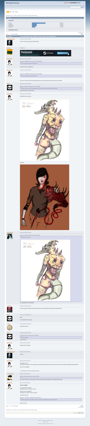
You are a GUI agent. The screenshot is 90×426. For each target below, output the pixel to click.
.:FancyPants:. (10, 373)
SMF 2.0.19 (40, 420)
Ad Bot (8, 48)
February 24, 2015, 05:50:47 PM (25, 93)
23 (17, 34)
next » (83, 32)
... (9, 34)
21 (14, 34)
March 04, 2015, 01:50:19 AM (25, 373)
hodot (8, 324)
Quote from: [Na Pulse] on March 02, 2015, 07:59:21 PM (29, 376)
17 (10, 34)
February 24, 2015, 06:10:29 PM (25, 232)
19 (12, 34)
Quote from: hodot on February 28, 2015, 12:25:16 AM (29, 335)
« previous (80, 32)
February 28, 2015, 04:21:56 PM (25, 332)
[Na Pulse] (9, 59)
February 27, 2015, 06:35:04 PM (25, 314)
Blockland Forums (12, 3)
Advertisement (22, 47)
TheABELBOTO (11, 39)
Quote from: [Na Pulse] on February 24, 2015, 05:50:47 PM (30, 235)
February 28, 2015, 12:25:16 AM (25, 323)
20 (13, 34)
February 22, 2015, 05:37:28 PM (25, 58)
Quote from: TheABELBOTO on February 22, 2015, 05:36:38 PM (31, 61)
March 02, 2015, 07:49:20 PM (25, 342)
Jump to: (74, 412)
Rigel (8, 83)
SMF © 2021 (45, 420)
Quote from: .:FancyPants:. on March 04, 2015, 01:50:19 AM (30, 397)
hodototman (10, 232)
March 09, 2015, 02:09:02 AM (25, 382)
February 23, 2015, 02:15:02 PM (25, 83)
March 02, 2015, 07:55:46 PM (25, 351)
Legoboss (9, 306)
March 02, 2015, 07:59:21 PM (25, 360)
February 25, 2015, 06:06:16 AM (25, 305)
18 (11, 34)
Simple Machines (50, 420)
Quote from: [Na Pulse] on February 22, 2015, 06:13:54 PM (30, 86)
